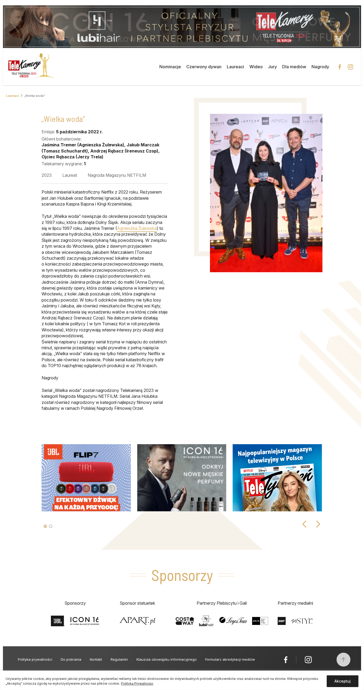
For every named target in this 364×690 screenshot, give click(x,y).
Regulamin (119, 659)
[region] (182, 680)
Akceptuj (342, 681)
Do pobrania (71, 659)
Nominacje (170, 66)
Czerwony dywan (203, 66)
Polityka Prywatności (137, 683)
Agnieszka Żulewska (137, 228)
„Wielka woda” (34, 96)
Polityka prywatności (35, 659)
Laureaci (235, 66)
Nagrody (320, 66)
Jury (272, 66)
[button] (45, 526)
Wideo (256, 66)
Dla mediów (294, 66)
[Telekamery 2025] (31, 66)
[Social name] (286, 659)
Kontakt (96, 659)
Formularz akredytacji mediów (230, 659)
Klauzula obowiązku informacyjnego (166, 659)
